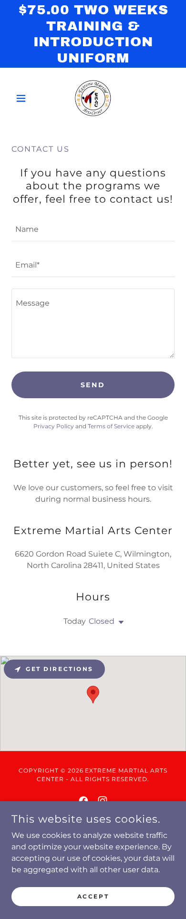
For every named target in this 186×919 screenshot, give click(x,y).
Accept (93, 896)
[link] (93, 98)
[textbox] (93, 229)
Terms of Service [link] (111, 426)
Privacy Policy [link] (53, 426)
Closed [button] (101, 621)
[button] (23, 98)
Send (93, 385)
